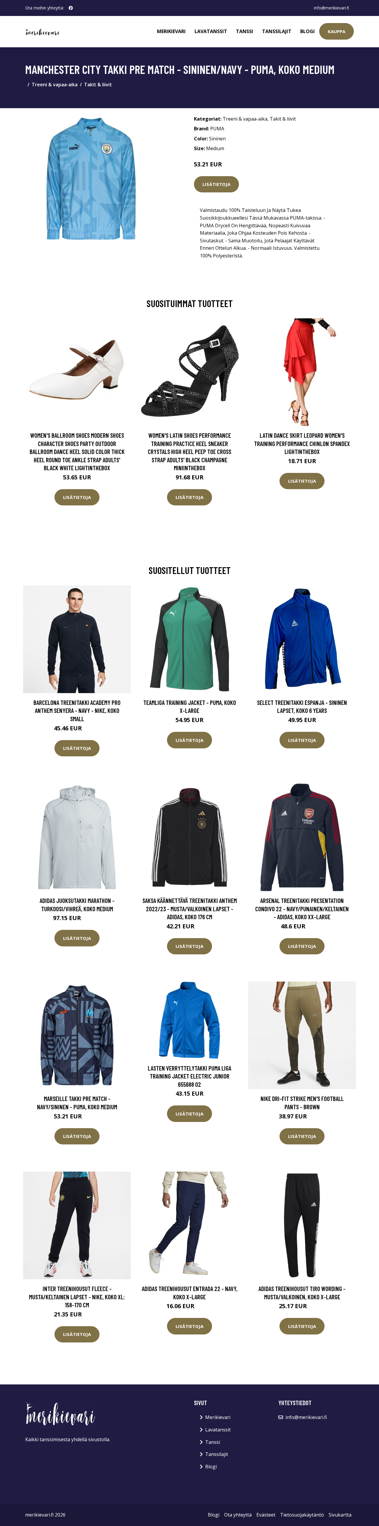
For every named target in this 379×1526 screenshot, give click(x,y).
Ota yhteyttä (238, 1515)
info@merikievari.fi (331, 8)
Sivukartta (340, 1515)
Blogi (307, 31)
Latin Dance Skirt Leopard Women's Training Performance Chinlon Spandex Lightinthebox (302, 443)
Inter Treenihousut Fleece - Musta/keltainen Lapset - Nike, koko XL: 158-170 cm (77, 1296)
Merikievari (171, 31)
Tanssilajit (276, 31)
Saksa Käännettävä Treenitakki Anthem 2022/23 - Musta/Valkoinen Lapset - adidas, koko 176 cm (189, 908)
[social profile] (70, 8)
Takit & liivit (98, 84)
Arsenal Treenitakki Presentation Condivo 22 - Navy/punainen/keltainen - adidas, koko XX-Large (302, 908)
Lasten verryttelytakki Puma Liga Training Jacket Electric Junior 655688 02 (189, 1076)
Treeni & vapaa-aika (55, 84)
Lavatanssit (211, 31)
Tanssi (244, 31)
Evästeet (265, 1515)
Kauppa (336, 31)
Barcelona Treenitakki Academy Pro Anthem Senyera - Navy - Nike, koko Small (77, 710)
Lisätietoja (216, 184)
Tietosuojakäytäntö (302, 1515)
